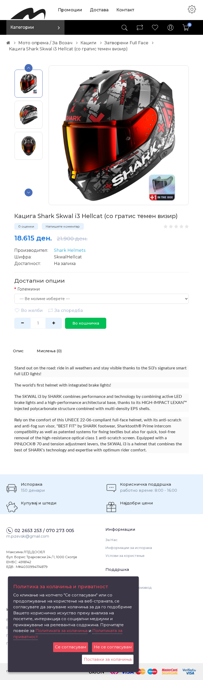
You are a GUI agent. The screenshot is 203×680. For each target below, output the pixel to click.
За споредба (68, 310)
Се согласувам (70, 646)
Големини (28, 289)
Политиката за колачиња (61, 630)
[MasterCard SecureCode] (170, 671)
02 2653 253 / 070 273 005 (44, 530)
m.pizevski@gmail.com (27, 536)
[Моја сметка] (170, 27)
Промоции (70, 9)
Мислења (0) (49, 351)
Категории (22, 27)
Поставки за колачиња (108, 659)
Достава (99, 9)
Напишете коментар (63, 226)
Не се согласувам (113, 646)
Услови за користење (125, 555)
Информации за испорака (128, 548)
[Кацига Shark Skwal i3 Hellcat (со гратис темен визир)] (118, 135)
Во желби (32, 310)
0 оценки (26, 226)
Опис (18, 351)
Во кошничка (85, 323)
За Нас (111, 540)
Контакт (125, 9)
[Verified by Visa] (189, 671)
